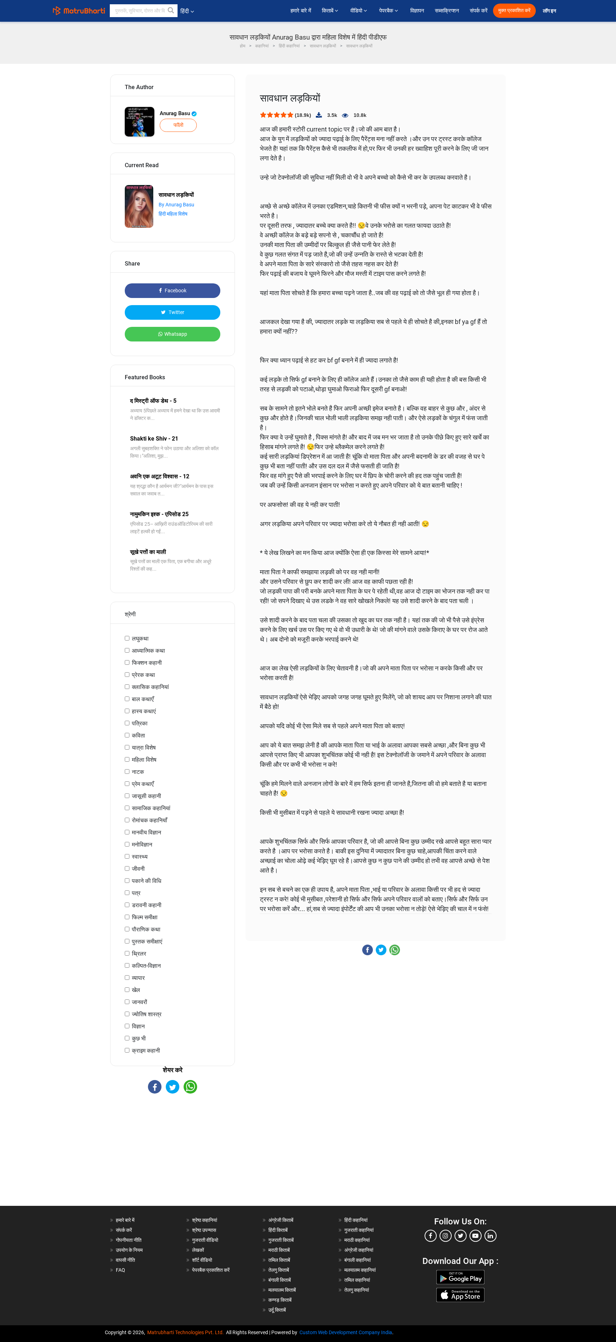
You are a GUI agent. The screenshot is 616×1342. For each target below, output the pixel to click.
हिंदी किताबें (278, 1230)
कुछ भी (139, 1038)
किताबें (328, 11)
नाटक (138, 771)
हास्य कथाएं (144, 711)
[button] (171, 10)
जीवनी (138, 868)
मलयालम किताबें (282, 1290)
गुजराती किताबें (281, 1240)
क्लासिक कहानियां (150, 687)
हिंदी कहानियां (356, 1220)
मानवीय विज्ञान (146, 832)
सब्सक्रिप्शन (447, 11)
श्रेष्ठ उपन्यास (204, 1230)
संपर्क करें (479, 11)
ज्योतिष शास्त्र (146, 1014)
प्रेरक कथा (143, 675)
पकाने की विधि (146, 881)
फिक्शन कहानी (147, 662)
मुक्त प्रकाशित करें (514, 10)
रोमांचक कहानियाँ (149, 820)
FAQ (120, 1270)
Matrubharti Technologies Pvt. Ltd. (186, 1332)
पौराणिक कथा (146, 929)
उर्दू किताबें (277, 1310)
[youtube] (475, 1236)
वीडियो (357, 11)
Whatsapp (175, 334)
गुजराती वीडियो (205, 1240)
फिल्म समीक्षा (145, 917)
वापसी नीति (125, 1260)
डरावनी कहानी (146, 905)
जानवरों (139, 1002)
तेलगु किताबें (278, 1270)
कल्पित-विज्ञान (146, 965)
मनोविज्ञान (142, 844)
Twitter (176, 312)
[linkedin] (490, 1236)
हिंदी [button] (184, 11)
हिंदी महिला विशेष (173, 214)
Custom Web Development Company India (345, 1332)
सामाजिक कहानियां (151, 808)
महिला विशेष (144, 759)
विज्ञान (138, 1026)
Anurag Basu (175, 113)
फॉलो (178, 125)
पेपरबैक (387, 11)
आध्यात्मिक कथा (148, 650)
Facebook (175, 290)
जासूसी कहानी (146, 796)
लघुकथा (140, 638)
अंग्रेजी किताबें (280, 1220)
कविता (138, 735)
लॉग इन (550, 11)
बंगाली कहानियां (357, 1260)
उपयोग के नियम (129, 1250)
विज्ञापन (417, 11)
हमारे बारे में (301, 11)
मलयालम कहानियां (360, 1270)
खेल (136, 990)
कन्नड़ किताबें (280, 1300)
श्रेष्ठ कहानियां (204, 1220)
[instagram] (446, 1236)
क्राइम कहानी (146, 1050)
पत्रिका (140, 723)
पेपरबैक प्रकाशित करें (211, 1270)
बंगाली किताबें (279, 1280)
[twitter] (461, 1236)
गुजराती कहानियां (359, 1230)
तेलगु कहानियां (356, 1290)
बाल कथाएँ (143, 699)
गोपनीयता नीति (129, 1240)
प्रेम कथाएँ (143, 784)
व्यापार (138, 978)
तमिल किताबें (279, 1260)
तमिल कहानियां (357, 1280)
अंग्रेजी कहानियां (358, 1250)
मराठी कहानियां (357, 1240)
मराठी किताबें (279, 1250)
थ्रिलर (139, 953)
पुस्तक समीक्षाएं (147, 941)
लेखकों (198, 1250)
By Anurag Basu (176, 204)
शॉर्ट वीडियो (202, 1260)
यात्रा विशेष (144, 747)
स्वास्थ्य (140, 856)
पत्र (136, 893)
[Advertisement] (172, 1156)
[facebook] (431, 1236)
